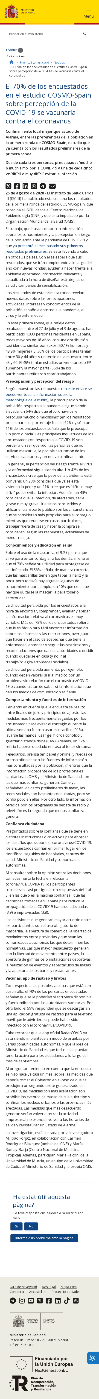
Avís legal (49, 1287)
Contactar (17, 1291)
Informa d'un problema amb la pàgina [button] (44, 1238)
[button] (88, 9)
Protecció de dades (66, 1291)
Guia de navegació (23, 1287)
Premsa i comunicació (34, 63)
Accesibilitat (38, 1291)
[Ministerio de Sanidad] (21, 11)
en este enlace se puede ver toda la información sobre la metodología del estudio (49, 394)
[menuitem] (24, 1287)
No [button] (31, 1226)
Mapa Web (69, 1287)
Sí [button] (16, 1226)
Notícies (59, 63)
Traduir (12, 50)
